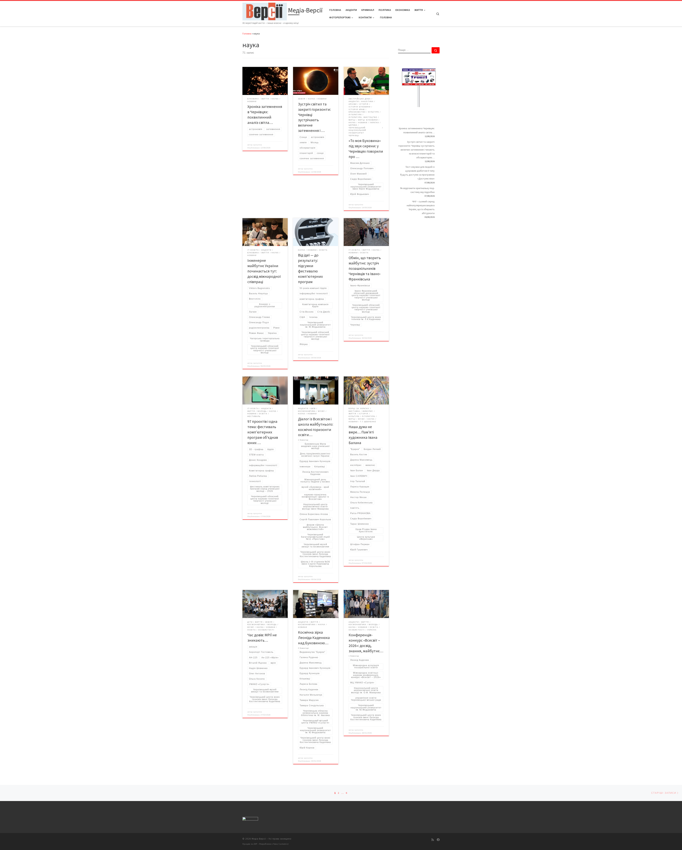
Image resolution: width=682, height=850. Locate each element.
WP (255, 844)
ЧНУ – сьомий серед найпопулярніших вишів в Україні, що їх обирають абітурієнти (421, 207)
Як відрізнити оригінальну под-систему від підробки (417, 190)
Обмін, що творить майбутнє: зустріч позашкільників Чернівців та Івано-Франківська (365, 268)
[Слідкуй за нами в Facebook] (438, 840)
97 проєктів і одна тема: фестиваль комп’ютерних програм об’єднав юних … (262, 432)
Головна (246, 33)
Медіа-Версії (259, 838)
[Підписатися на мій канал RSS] (432, 840)
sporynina (257, 145)
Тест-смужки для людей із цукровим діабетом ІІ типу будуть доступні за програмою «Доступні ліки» (417, 172)
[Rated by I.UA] (250, 819)
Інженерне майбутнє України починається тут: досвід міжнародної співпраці (264, 271)
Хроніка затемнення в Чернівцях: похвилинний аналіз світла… (417, 130)
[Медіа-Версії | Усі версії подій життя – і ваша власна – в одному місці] (264, 11)
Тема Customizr (281, 844)
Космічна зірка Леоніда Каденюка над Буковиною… (314, 637)
